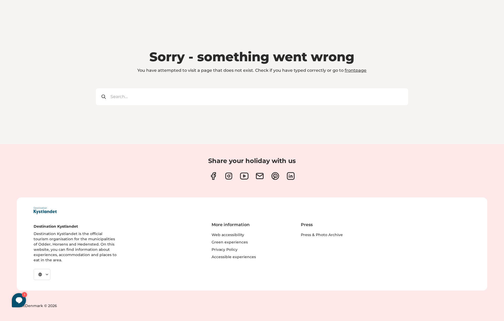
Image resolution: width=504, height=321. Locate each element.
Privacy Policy (225, 249)
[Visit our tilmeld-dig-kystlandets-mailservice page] (259, 176)
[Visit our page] (213, 176)
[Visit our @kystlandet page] (244, 176)
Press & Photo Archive (322, 234)
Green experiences (230, 242)
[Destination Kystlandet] (45, 210)
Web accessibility (228, 234)
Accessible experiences (234, 256)
